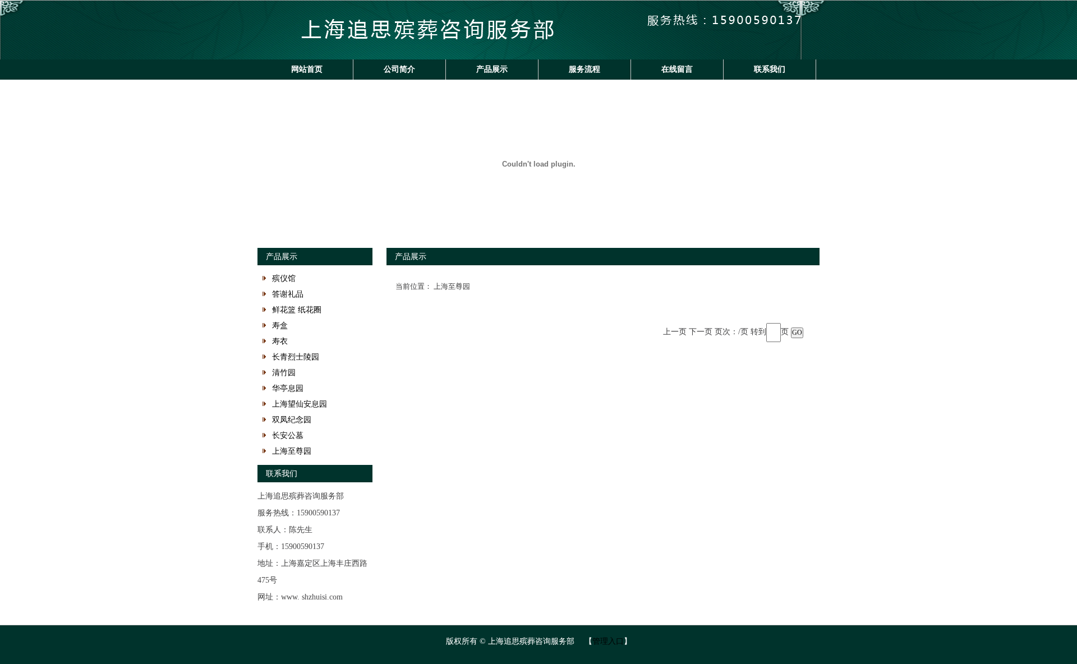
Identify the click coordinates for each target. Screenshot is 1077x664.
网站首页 (307, 69)
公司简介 (399, 69)
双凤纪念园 (291, 420)
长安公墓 (287, 435)
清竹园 (284, 372)
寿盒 (280, 325)
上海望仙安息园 (299, 404)
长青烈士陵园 (295, 357)
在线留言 (677, 69)
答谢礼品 (287, 294)
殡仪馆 (284, 278)
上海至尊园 (291, 451)
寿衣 (280, 341)
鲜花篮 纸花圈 (296, 310)
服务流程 (584, 69)
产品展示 (492, 69)
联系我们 (769, 69)
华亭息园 (287, 388)
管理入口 (608, 641)
